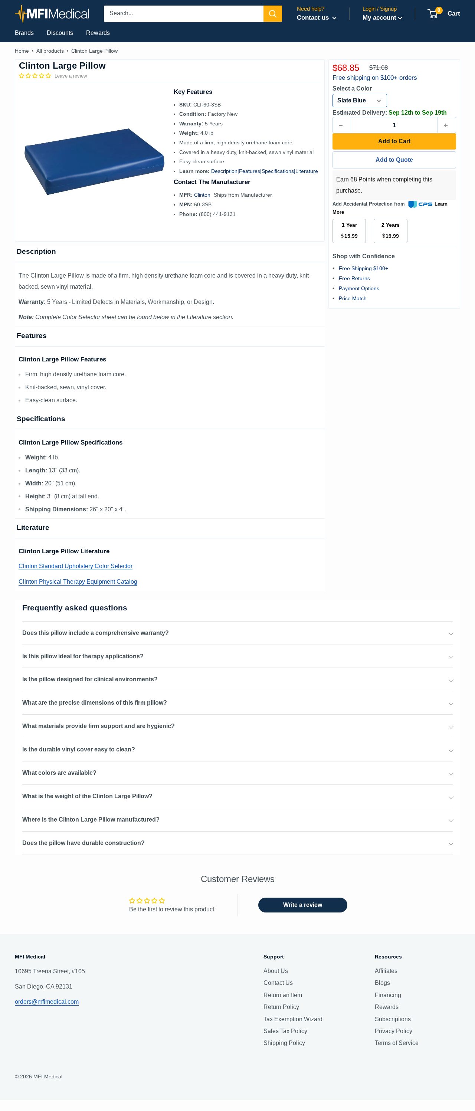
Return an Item (282, 995)
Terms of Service (397, 1043)
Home (22, 51)
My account (379, 17)
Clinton (203, 195)
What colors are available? (59, 773)
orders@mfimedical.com (47, 1002)
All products (50, 51)
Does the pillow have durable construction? (83, 843)
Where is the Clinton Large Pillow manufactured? (91, 819)
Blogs (382, 983)
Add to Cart (394, 141)
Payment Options (359, 289)
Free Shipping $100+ (363, 269)
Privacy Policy (393, 1031)
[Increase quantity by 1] (447, 125)
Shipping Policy (284, 1043)
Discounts (60, 33)
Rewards (98, 33)
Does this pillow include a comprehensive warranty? (95, 633)
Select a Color (352, 88)
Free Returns (354, 279)
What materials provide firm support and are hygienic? (98, 726)
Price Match (353, 299)
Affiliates (386, 971)
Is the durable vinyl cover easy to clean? (78, 749)
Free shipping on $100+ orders (374, 77)
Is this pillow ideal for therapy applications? (83, 656)
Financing (388, 995)
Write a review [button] (302, 905)
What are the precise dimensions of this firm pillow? (94, 702)
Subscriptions (393, 1019)
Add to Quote (394, 160)
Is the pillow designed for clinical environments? (90, 679)
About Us (275, 971)
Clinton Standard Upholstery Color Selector (75, 566)
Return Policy (281, 1007)
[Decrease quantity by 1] (342, 125)
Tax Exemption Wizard (292, 1019)
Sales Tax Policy (285, 1031)
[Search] (272, 14)
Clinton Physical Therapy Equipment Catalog (78, 582)
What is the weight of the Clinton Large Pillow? (87, 796)
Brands (24, 33)
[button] (35, 76)
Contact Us (278, 983)
